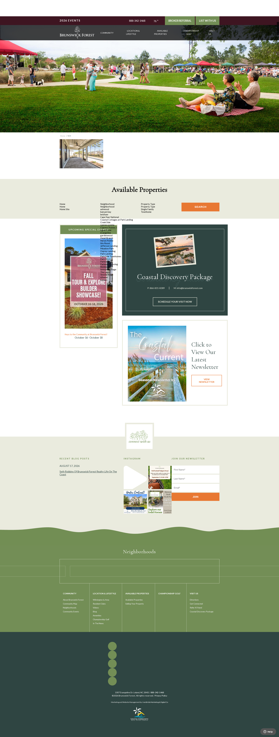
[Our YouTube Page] (278, 27)
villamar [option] (104, 277)
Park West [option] (105, 259)
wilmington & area (101, 600)
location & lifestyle (133, 32)
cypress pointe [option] (107, 225)
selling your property (134, 604)
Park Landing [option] (106, 253)
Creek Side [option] (105, 222)
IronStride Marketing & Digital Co (155, 702)
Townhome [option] (146, 212)
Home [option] (62, 206)
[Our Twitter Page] (278, 25)
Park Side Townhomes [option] (110, 256)
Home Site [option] (64, 209)
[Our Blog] (278, 32)
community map (70, 604)
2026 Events (70, 20)
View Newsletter (206, 380)
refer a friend (196, 608)
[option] (89, 289)
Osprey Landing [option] (108, 251)
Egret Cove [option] (105, 230)
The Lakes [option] (105, 272)
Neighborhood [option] (107, 206)
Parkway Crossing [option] (109, 264)
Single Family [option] (147, 209)
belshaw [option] (104, 214)
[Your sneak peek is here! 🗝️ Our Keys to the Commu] (160, 502)
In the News (98, 623)
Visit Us (212, 32)
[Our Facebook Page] (278, 23)
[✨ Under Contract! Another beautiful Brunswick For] (135, 502)
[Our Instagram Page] (278, 30)
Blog (95, 611)
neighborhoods (69, 608)
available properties (161, 32)
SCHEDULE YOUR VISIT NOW (175, 301)
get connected (196, 604)
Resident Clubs (99, 604)
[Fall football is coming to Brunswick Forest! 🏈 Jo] (160, 477)
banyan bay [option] (105, 212)
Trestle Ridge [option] (106, 274)
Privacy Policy (160, 695)
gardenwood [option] (106, 235)
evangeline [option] (105, 232)
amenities (97, 615)
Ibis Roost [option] (105, 243)
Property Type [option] (148, 206)
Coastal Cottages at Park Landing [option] (116, 219)
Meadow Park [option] (107, 248)
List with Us (207, 20)
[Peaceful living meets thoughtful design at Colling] (135, 477)
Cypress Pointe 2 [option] (108, 227)
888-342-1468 (137, 20)
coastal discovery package (201, 611)
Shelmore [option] (104, 267)
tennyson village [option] (108, 269)
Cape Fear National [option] (109, 217)
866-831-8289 (157, 288)
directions (194, 600)
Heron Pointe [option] (106, 240)
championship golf (191, 32)
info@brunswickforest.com (190, 288)
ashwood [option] (104, 209)
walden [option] (103, 280)
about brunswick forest (73, 600)
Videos (96, 608)
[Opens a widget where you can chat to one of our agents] (268, 732)
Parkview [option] (104, 261)
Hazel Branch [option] (106, 238)
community (106, 33)
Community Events (71, 611)
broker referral (179, 20)
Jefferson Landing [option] (109, 246)
